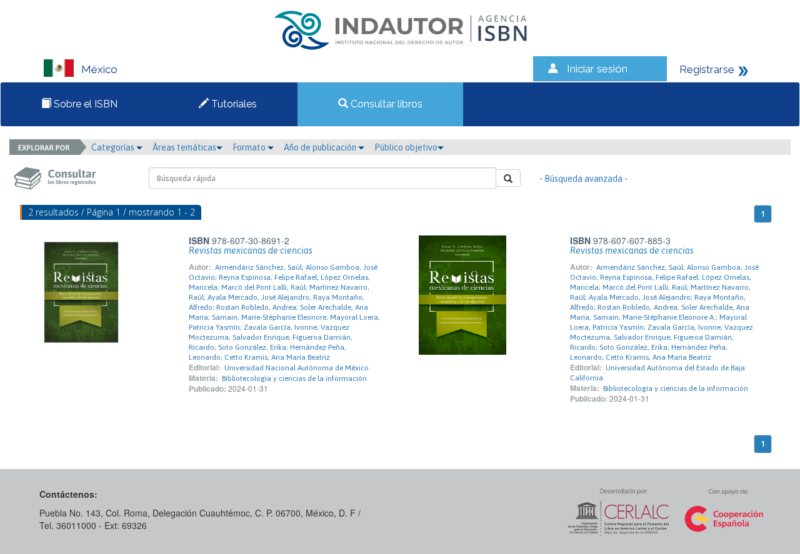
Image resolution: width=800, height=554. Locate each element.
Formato (250, 147)
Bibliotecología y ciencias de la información (294, 378)
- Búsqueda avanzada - (583, 179)
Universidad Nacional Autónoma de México (296, 368)
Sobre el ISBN (84, 104)
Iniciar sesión (597, 68)
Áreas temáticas (184, 147)
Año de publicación (321, 147)
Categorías (113, 147)
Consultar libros (385, 104)
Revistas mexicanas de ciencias (250, 250)
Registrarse (706, 69)
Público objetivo (406, 147)
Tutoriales (233, 104)
